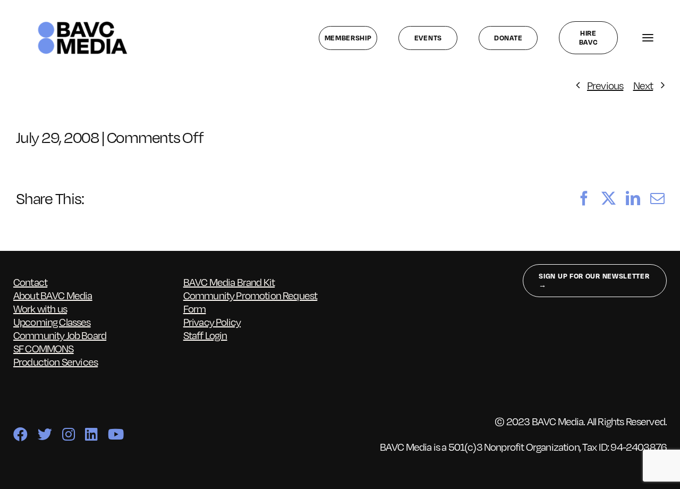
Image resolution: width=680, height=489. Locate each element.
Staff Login (205, 335)
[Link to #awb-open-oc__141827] (647, 38)
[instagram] (68, 434)
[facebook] (20, 434)
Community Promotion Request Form (250, 301)
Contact (30, 282)
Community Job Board (59, 335)
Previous (605, 85)
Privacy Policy (212, 321)
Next (643, 85)
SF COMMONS (43, 348)
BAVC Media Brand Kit (229, 282)
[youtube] (115, 434)
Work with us (40, 308)
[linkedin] (91, 434)
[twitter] (45, 434)
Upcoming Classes (52, 321)
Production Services (55, 361)
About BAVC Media (52, 295)
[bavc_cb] (83, 24)
